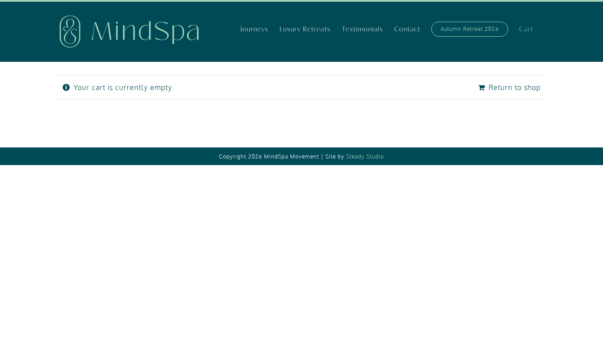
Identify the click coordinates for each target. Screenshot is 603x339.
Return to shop (515, 87)
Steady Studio (365, 156)
